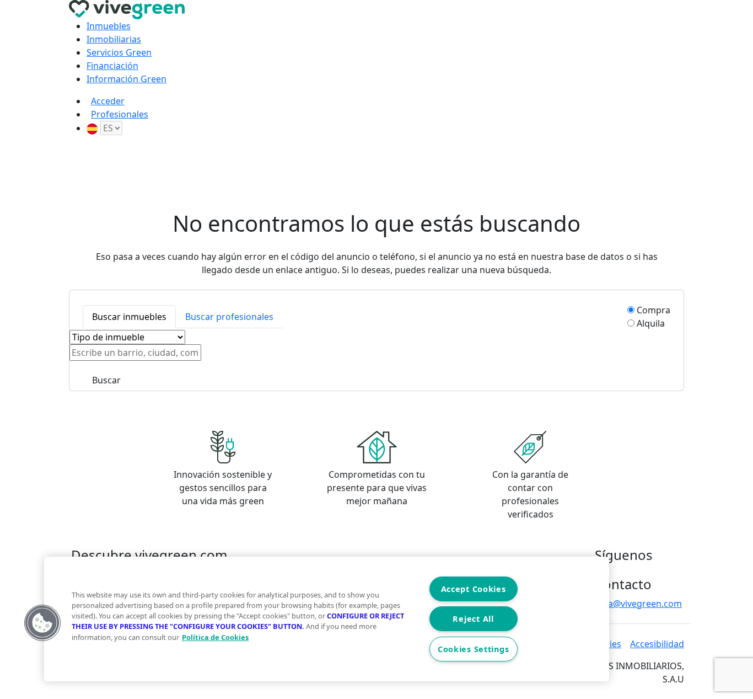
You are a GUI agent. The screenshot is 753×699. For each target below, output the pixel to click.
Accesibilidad (657, 644)
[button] (42, 623)
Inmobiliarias (114, 39)
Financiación (112, 66)
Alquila (651, 323)
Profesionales (119, 114)
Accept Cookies (473, 589)
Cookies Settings (473, 649)
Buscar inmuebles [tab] (129, 317)
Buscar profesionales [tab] (229, 317)
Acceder (108, 101)
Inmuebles (109, 26)
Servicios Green (119, 52)
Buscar (106, 380)
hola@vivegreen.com (638, 603)
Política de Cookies (215, 637)
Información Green (126, 79)
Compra (653, 310)
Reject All (473, 618)
